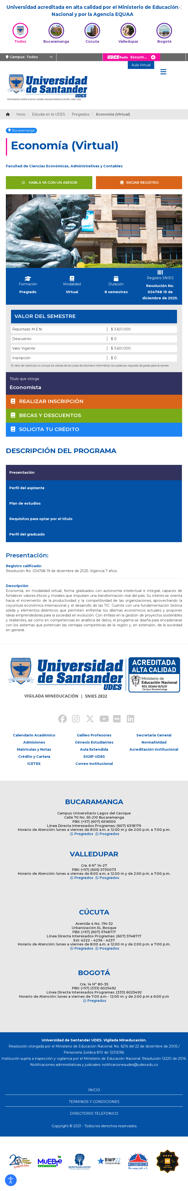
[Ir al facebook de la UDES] (59, 719)
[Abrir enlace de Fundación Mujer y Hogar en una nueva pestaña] (20, 1161)
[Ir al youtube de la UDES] (100, 719)
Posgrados (109, 834)
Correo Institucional (94, 763)
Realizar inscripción (51, 401)
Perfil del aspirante (27, 488)
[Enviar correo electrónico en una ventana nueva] (130, 1064)
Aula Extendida (94, 749)
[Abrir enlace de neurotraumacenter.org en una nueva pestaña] (79, 1161)
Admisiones (34, 742)
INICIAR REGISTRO (142, 182)
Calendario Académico (34, 735)
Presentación (22, 472)
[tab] (94, 472)
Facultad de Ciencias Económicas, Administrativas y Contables (64, 166)
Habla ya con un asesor (52, 182)
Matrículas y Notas (34, 749)
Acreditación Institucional (153, 749)
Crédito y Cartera (34, 756)
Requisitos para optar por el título (40, 519)
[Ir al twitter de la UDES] (87, 719)
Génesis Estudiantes (94, 742)
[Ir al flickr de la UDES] (114, 719)
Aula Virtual (141, 65)
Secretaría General (153, 735)
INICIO (94, 1090)
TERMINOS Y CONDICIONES (94, 1101)
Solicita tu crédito (49, 429)
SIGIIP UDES (94, 756)
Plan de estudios (25, 503)
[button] (11, 1180)
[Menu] (163, 72)
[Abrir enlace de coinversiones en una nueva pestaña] (138, 1161)
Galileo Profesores (94, 735)
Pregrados (83, 834)
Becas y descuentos (50, 415)
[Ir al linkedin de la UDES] (128, 719)
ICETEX (34, 763)
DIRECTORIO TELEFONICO (94, 1113)
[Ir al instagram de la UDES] (73, 719)
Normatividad (153, 742)
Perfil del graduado (27, 534)
